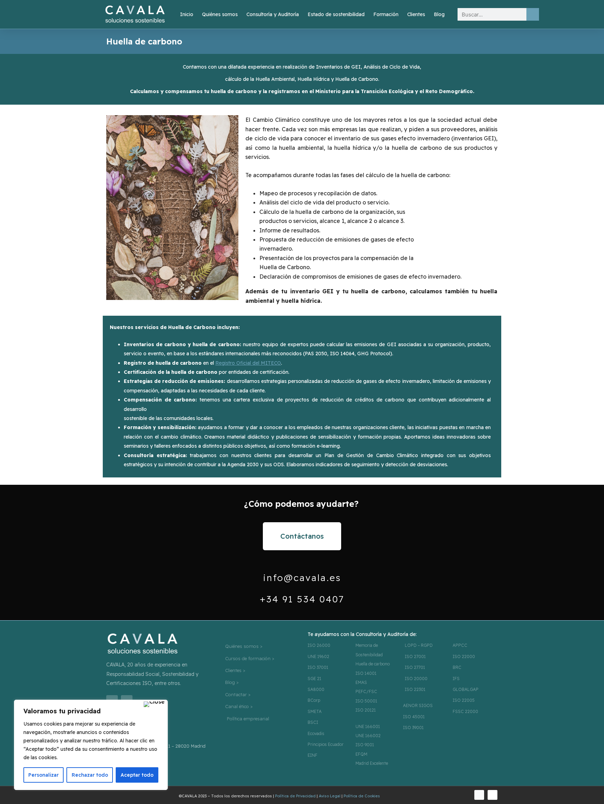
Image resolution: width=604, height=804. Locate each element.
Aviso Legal (329, 795)
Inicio (186, 14)
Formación (385, 14)
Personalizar (43, 775)
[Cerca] (154, 704)
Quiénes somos (220, 14)
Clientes (416, 14)
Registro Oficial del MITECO (248, 363)
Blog (439, 14)
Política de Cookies (362, 795)
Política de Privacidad (295, 795)
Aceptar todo (137, 775)
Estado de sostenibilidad (336, 14)
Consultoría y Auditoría (272, 14)
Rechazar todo (90, 775)
